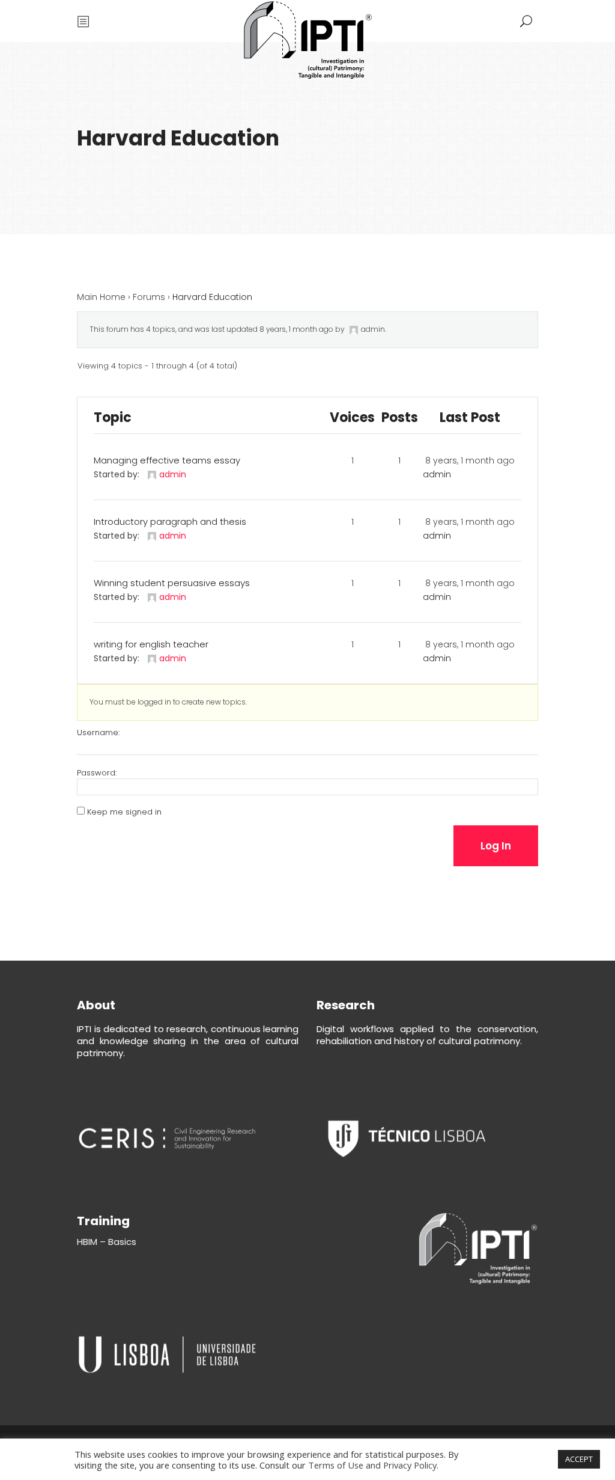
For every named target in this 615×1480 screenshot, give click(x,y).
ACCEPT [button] (579, 1459)
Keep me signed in (124, 812)
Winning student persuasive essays (172, 582)
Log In (495, 846)
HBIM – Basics (106, 1241)
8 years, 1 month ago (296, 329)
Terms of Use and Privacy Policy (372, 1465)
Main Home (101, 297)
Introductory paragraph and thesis (170, 521)
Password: (97, 773)
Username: (98, 732)
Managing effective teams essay (167, 460)
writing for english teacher (151, 644)
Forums (149, 297)
